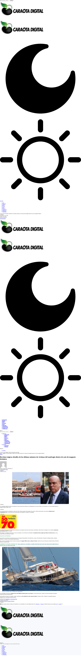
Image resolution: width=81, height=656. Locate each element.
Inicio (1, 453)
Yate (16, 599)
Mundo (4, 453)
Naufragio (13, 599)
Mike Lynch (10, 599)
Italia (7, 599)
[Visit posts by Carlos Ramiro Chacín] (3, 467)
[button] (3, 218)
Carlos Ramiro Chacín (4, 469)
